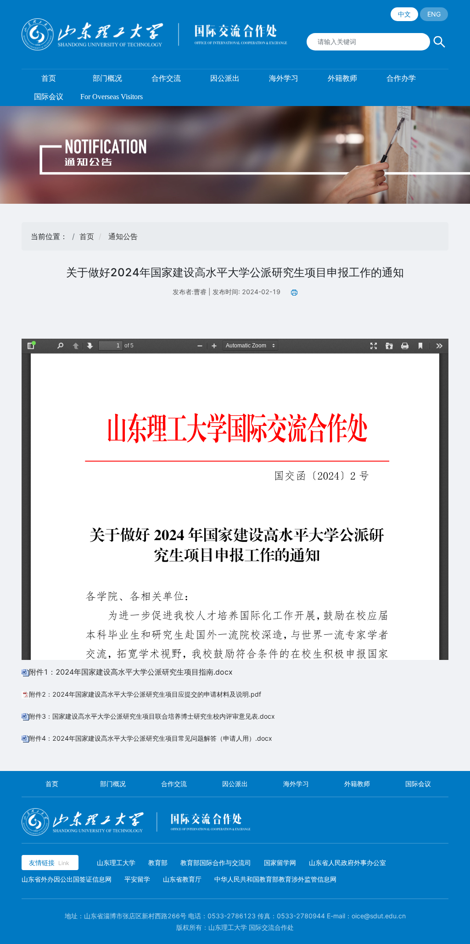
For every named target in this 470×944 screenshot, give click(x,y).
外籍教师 (357, 784)
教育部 (158, 862)
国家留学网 (280, 862)
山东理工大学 (116, 862)
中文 (404, 14)
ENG (434, 14)
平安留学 (137, 879)
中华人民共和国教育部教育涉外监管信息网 (275, 879)
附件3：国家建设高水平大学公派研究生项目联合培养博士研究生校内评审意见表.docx (152, 716)
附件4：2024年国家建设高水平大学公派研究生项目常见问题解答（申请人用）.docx (150, 738)
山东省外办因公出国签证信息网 (67, 879)
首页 (86, 236)
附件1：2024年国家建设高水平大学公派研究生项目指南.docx (131, 671)
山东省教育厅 (182, 879)
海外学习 (296, 784)
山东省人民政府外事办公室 (347, 862)
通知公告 (123, 236)
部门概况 (113, 784)
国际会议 (418, 784)
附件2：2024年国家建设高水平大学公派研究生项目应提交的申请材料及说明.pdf (145, 694)
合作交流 (174, 784)
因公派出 (235, 784)
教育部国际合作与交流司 (215, 862)
